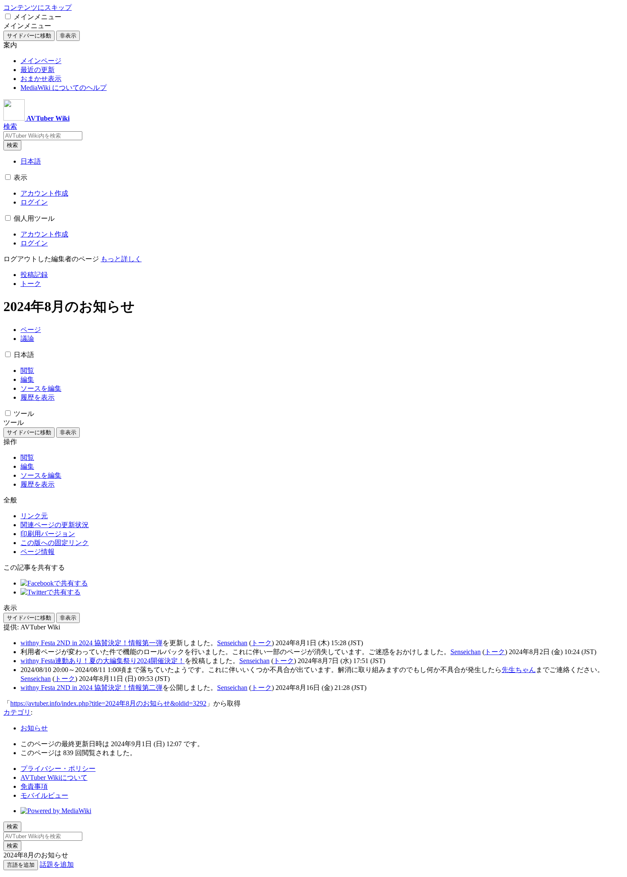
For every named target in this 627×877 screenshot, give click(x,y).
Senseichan (232, 642)
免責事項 (34, 786)
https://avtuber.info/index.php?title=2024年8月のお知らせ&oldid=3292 (108, 703)
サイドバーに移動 (29, 35)
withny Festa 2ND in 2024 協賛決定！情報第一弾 (91, 642)
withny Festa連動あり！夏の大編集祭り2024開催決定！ (102, 660)
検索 (12, 145)
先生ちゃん (519, 669)
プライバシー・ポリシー (58, 768)
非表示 (68, 35)
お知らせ (34, 728)
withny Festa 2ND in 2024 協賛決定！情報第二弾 (91, 687)
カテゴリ (17, 712)
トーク (261, 642)
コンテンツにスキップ (37, 7)
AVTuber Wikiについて (53, 777)
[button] (8, 16)
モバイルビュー (44, 795)
